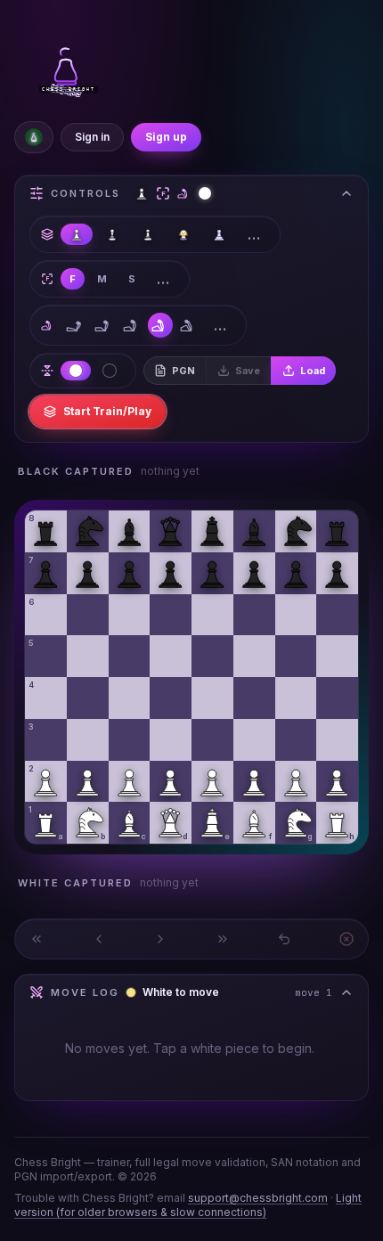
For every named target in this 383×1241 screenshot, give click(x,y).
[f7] (254, 573)
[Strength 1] (74, 325)
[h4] (337, 698)
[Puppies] (183, 234)
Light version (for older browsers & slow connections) (188, 1205)
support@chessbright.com (258, 1197)
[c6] (130, 615)
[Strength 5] (188, 325)
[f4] (254, 698)
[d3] (171, 740)
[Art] (219, 234)
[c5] (130, 656)
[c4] (130, 698)
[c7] (130, 573)
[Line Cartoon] (112, 234)
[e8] (212, 531)
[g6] (296, 615)
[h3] (337, 740)
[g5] (296, 656)
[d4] (171, 698)
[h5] (337, 656)
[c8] (130, 531)
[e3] (212, 740)
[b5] (88, 656)
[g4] (296, 698)
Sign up (166, 136)
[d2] (171, 782)
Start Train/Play (107, 411)
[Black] (109, 370)
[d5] (171, 656)
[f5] (254, 656)
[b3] (88, 740)
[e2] (212, 782)
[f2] (254, 782)
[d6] (171, 615)
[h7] (337, 573)
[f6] (254, 615)
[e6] (212, 615)
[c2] (130, 782)
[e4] (212, 698)
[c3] (130, 740)
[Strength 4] (160, 325)
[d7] (171, 573)
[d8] (171, 531)
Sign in (92, 136)
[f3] (254, 740)
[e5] (212, 656)
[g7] (296, 573)
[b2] (88, 782)
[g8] (296, 531)
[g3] (296, 740)
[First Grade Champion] (148, 234)
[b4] (88, 698)
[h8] (337, 531)
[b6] (88, 615)
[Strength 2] (103, 325)
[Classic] (77, 234)
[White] (76, 370)
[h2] (337, 782)
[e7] (212, 573)
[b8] (88, 531)
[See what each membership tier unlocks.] (33, 137)
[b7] (88, 573)
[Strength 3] (131, 325)
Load (312, 370)
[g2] (296, 782)
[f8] (254, 531)
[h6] (337, 615)
